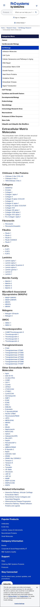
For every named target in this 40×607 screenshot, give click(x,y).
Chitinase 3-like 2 (11, 178)
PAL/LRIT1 (8, 438)
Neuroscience (7, 113)
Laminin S (8, 272)
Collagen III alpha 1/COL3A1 (15, 199)
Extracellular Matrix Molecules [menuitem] (12, 30)
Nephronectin (10, 429)
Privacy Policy (12, 596)
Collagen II (9, 197)
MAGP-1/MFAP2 (10, 297)
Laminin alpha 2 (10, 263)
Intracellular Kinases (9, 82)
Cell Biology (6, 48)
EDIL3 (7, 405)
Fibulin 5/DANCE (11, 240)
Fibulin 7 (8, 242)
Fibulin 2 (8, 235)
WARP (7, 478)
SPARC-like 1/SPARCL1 (13, 458)
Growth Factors (8, 70)
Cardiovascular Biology (10, 44)
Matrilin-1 (8, 281)
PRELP (7, 445)
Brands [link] (3, 545)
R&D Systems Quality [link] (8, 552)
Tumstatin (8, 467)
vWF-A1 (8, 474)
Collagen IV (9, 201)
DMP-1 (7, 398)
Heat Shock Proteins (10, 74)
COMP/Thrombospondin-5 (14, 332)
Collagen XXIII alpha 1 (12, 212)
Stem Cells (6, 120)
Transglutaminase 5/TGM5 (14, 359)
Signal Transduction (9, 86)
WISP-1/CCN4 (10, 481)
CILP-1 (7, 382)
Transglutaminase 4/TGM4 (14, 357)
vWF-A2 (8, 476)
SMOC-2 (8, 325)
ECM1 (7, 400)
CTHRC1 (8, 391)
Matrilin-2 (8, 283)
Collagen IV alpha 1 (12, 203)
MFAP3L (8, 304)
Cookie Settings (19, 603)
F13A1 (7, 348)
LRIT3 (7, 418)
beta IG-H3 (9, 376)
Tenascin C (9, 460)
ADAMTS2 (8, 188)
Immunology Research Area (12, 109)
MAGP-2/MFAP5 (10, 300)
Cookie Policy (24, 596)
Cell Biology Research (24, 28)
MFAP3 (7, 302)
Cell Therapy (6, 90)
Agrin (7, 373)
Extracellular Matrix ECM (11, 67)
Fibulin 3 (8, 238)
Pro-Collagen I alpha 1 (13, 217)
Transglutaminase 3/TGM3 (14, 355)
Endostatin (9, 409)
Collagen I (8, 192)
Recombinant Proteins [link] (9, 533)
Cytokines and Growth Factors (13, 93)
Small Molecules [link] (7, 536)
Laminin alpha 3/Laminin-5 (14, 265)
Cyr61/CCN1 (9, 393)
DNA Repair (7, 63)
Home (3, 28)
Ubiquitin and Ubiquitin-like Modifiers (15, 124)
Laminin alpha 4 (10, 267)
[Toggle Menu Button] (4, 5)
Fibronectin (9, 224)
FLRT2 (7, 251)
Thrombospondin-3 (12, 339)
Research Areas (11, 28)
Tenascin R (9, 463)
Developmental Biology (10, 97)
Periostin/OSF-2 (10, 443)
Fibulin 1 (8, 233)
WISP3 (7, 485)
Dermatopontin (10, 396)
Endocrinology (7, 101)
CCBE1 (7, 380)
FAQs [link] (3, 561)
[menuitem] (3, 28)
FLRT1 (7, 249)
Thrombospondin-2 (12, 337)
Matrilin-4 (8, 288)
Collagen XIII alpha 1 (12, 210)
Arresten (8, 190)
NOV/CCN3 (9, 431)
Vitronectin (9, 472)
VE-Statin (8, 469)
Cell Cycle (6, 55)
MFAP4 (7, 306)
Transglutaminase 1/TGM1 (14, 350)
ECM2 (7, 402)
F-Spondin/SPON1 (11, 411)
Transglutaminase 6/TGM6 (14, 361)
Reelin (7, 452)
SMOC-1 (8, 323)
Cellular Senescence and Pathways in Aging (18, 59)
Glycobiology (7, 105)
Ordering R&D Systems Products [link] (12, 564)
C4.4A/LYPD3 (10, 378)
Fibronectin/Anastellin (12, 226)
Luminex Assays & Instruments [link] (12, 530)
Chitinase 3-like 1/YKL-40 (14, 176)
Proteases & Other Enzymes (12, 116)
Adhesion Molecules (10, 51)
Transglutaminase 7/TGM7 (14, 364)
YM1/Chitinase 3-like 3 (13, 181)
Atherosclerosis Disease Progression (18, 501)
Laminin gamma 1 (11, 270)
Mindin (7, 427)
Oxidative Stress (8, 78)
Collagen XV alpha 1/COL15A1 (15, 206)
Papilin (7, 440)
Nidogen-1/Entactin (12, 313)
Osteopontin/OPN (11, 436)
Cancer (4, 40)
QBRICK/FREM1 (10, 447)
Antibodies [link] (5, 524)
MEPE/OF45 (9, 420)
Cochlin (8, 385)
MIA (6, 425)
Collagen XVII (10, 208)
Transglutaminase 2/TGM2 (14, 353)
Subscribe (7, 584)
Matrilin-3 (8, 286)
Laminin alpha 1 (10, 261)
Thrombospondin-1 (12, 334)
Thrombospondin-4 (12, 341)
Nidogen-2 (9, 316)
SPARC (7, 456)
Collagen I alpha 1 (11, 194)
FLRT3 (7, 254)
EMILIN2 (8, 407)
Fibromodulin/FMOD (12, 416)
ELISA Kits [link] (5, 527)
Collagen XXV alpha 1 (12, 214)
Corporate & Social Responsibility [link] (13, 549)
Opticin (7, 434)
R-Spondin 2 (9, 449)
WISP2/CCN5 (10, 483)
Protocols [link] (4, 567)
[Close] (37, 587)
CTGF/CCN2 (9, 389)
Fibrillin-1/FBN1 (10, 414)
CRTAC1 (8, 387)
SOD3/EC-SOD (10, 454)
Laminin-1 (8, 274)
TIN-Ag (7, 465)
